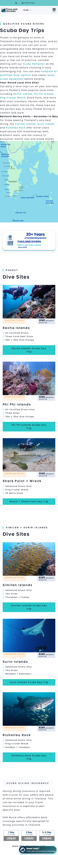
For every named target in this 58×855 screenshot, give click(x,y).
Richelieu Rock (15, 127)
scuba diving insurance (27, 783)
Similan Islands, (26, 123)
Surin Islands (46, 123)
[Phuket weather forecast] (16, 3)
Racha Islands (22, 93)
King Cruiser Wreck (12, 97)
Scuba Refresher (34, 63)
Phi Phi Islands (44, 93)
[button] (54, 10)
